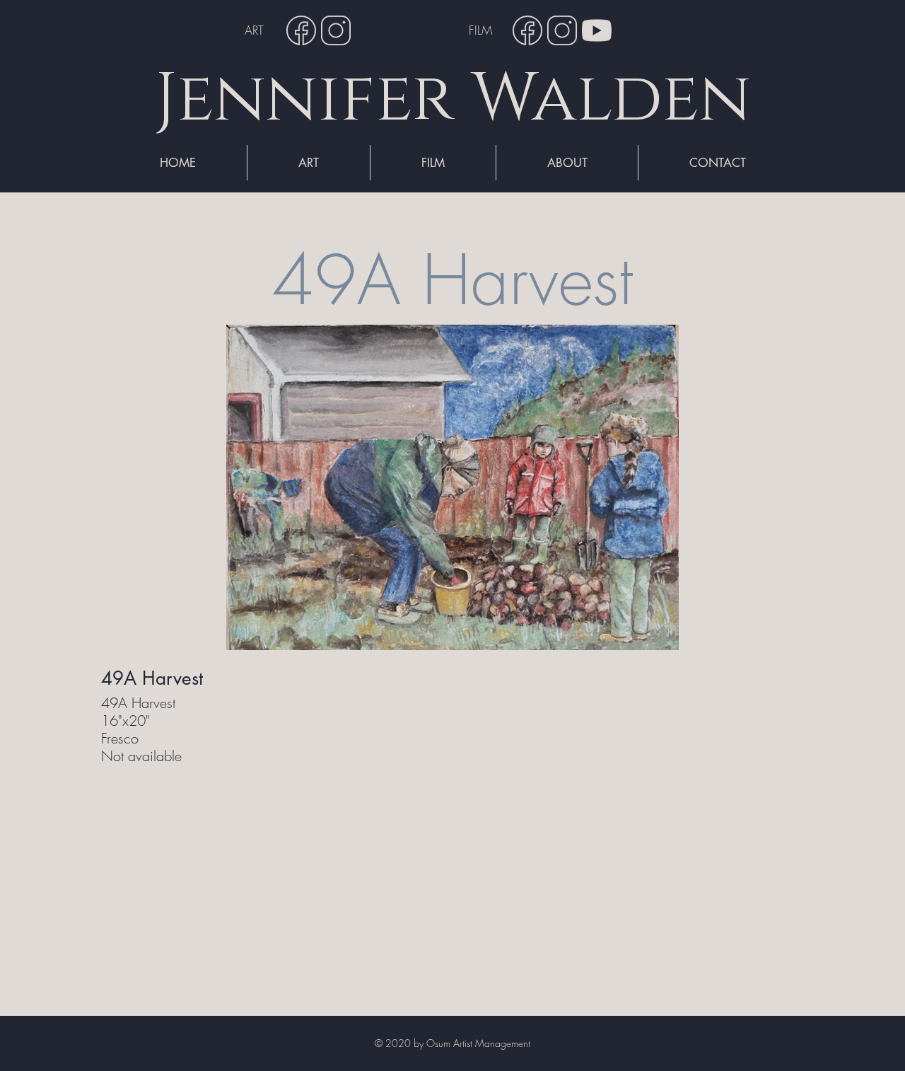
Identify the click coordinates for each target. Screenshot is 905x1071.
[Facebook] (301, 30)
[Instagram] (336, 30)
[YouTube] (597, 30)
